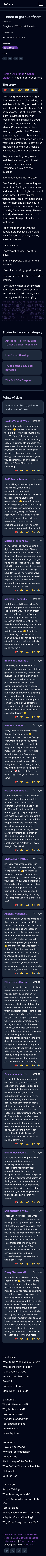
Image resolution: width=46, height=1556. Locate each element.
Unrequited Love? (12, 1386)
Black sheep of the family (17, 1461)
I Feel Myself (9, 1357)
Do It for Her (9, 1475)
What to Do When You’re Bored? (21, 1362)
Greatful (7, 1381)
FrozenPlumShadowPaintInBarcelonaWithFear (16, 790)
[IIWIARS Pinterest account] (24, 1550)
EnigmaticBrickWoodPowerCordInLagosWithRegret (16, 1210)
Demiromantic (10, 1428)
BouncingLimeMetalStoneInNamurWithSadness (16, 660)
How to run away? (12, 1414)
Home (5, 73)
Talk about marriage (13, 1423)
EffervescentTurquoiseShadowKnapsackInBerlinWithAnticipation (16, 982)
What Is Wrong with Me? (16, 1494)
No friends (8, 1442)
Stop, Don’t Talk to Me (15, 1390)
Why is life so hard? (13, 1409)
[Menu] (41, 4)
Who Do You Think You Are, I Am (21, 1466)
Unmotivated (9, 1456)
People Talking (11, 1489)
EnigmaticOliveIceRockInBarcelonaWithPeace (16, 1152)
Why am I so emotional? (16, 1451)
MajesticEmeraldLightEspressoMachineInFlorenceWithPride (16, 599)
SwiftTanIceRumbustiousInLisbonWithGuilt (16, 479)
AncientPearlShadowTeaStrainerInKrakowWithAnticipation (16, 913)
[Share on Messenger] (15, 58)
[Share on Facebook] (10, 58)
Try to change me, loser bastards (19, 367)
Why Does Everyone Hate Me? (20, 1522)
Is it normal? (9, 1399)
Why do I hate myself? (15, 1404)
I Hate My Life (10, 1433)
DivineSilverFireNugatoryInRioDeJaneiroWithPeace (16, 858)
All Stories (18, 73)
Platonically (9, 1471)
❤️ (6, 90)
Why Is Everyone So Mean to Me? (22, 1512)
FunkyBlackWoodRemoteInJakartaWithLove (16, 1272)
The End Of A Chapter (18, 380)
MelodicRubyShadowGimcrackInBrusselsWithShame (16, 540)
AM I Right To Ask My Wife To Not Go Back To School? (21, 342)
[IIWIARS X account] (12, 1550)
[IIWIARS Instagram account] (18, 1550)
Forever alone (10, 1507)
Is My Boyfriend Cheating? (17, 1517)
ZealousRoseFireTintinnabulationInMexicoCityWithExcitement (16, 1074)
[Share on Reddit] (21, 58)
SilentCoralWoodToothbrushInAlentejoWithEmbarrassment (16, 725)
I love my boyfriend (13, 1446)
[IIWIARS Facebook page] (6, 1550)
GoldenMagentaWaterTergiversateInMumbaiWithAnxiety (16, 421)
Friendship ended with (15, 1418)
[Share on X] (4, 58)
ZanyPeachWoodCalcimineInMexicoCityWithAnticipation (20, 26)
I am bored (8, 1484)
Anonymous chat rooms (16, 1376)
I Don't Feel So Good (14, 1371)
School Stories (10, 48)
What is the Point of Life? (17, 1366)
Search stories (27, 1541)
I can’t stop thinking (17, 355)
